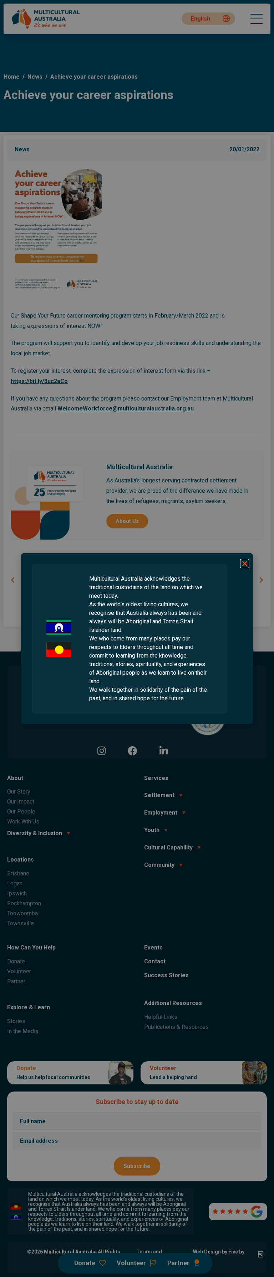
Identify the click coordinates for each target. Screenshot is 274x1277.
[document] (137, 638)
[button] (244, 563)
